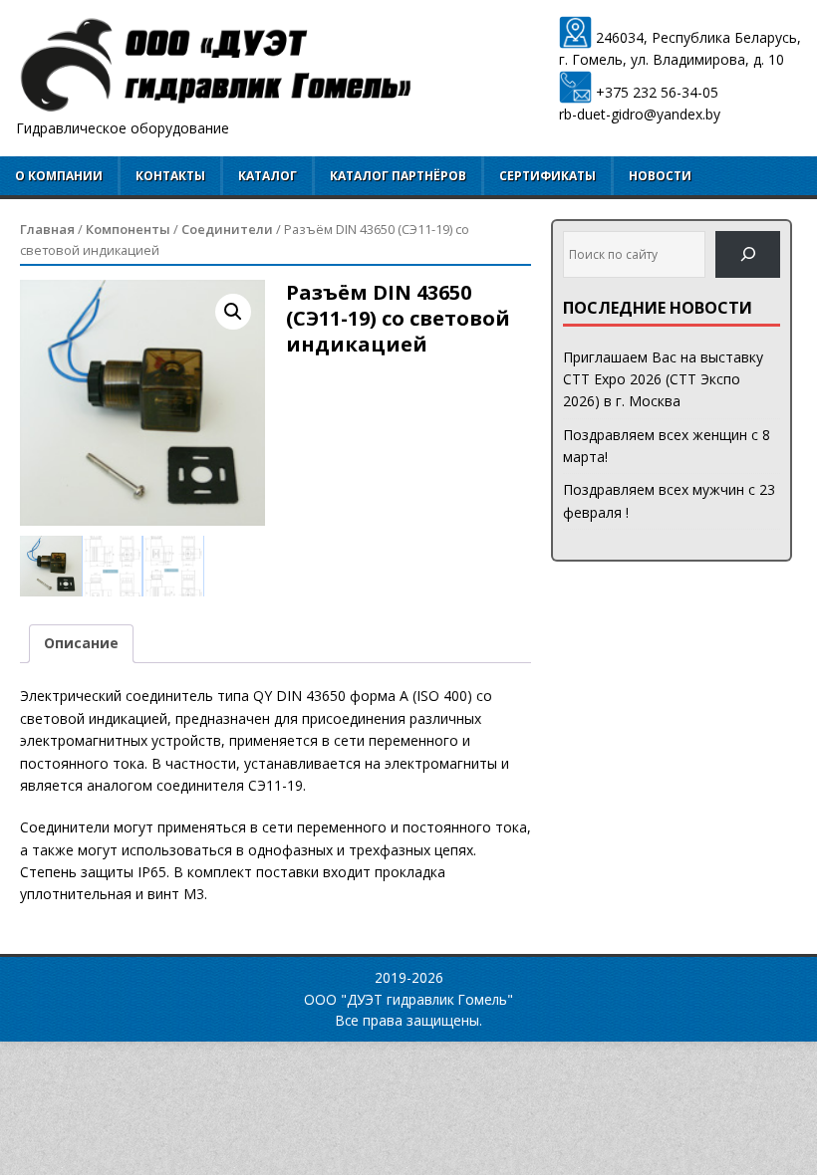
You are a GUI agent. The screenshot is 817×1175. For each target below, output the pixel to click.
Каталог (267, 175)
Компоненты (128, 229)
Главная (47, 229)
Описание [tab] (81, 642)
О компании (59, 175)
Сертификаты (547, 175)
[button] (233, 312)
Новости (660, 175)
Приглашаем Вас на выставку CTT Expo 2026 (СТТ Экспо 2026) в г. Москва (663, 379)
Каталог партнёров (398, 175)
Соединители (227, 229)
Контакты (170, 175)
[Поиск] (747, 254)
